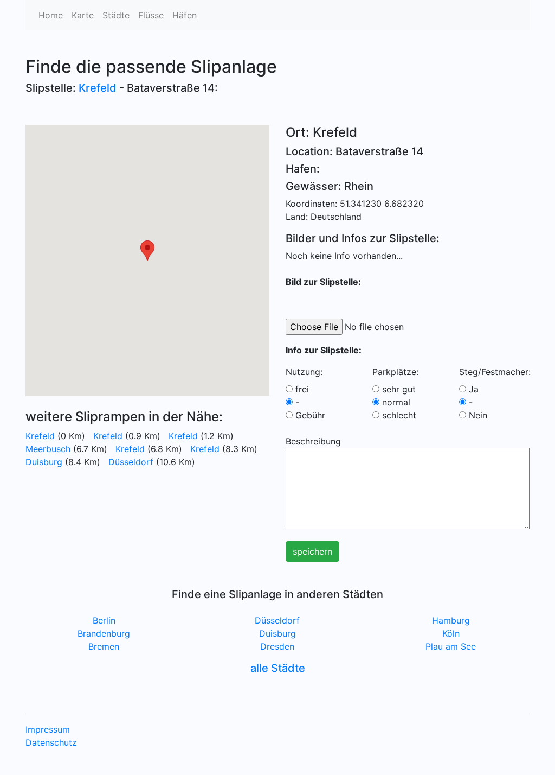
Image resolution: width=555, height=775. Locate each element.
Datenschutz (51, 742)
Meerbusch (47, 448)
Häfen (184, 15)
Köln (451, 633)
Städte (116, 15)
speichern (312, 551)
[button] (147, 250)
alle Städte (277, 668)
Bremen (103, 646)
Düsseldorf (130, 461)
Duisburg (43, 461)
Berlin (104, 620)
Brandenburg (104, 633)
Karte (83, 15)
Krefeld (98, 87)
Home (50, 15)
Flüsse (151, 15)
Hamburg (451, 620)
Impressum (47, 729)
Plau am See (450, 646)
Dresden (277, 646)
